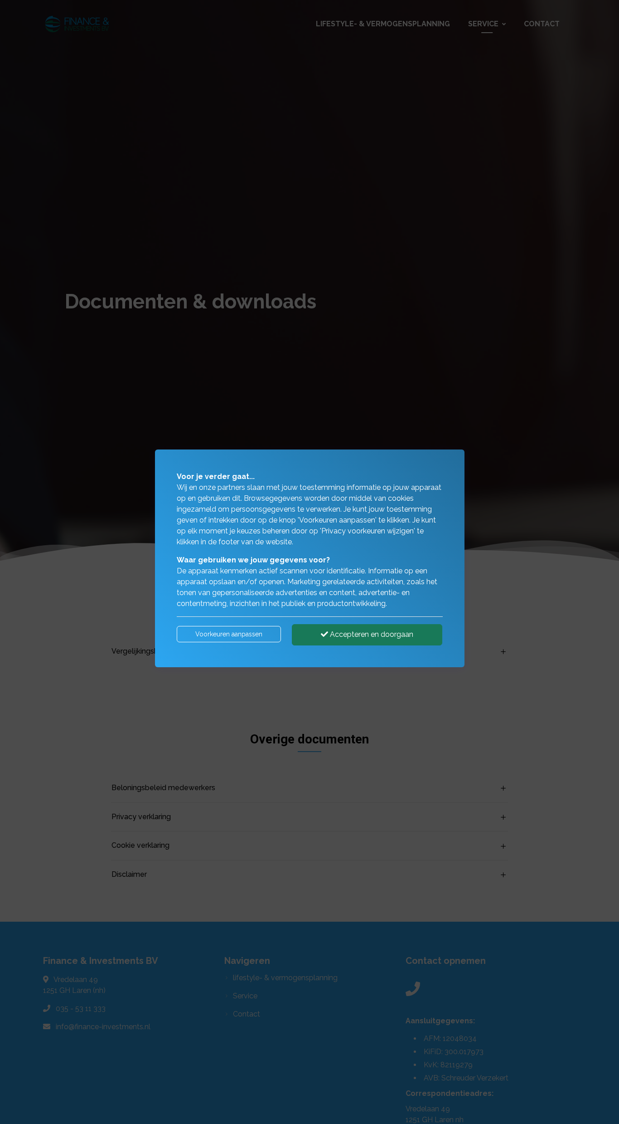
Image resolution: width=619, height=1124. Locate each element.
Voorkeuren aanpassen (228, 634)
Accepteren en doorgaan (370, 634)
